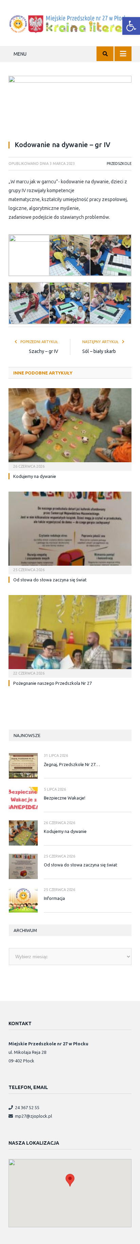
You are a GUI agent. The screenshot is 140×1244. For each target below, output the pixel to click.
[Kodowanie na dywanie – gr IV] (70, 105)
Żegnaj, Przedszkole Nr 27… (72, 764)
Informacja (54, 898)
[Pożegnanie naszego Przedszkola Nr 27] (70, 635)
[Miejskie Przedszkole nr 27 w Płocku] (70, 23)
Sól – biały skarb (99, 351)
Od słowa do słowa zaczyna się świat (50, 579)
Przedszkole (119, 163)
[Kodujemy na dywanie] (70, 428)
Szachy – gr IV (43, 351)
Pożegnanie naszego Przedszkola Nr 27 (52, 683)
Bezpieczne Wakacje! (64, 797)
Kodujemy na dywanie (34, 476)
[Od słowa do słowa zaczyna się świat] (70, 532)
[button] (131, 26)
